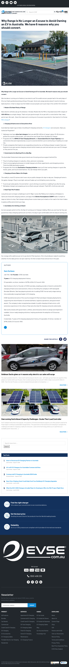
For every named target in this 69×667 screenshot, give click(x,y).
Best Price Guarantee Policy (60, 646)
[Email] (5, 327)
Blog (38, 627)
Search (6, 446)
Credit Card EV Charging (8, 627)
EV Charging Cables (7, 637)
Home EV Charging (26, 633)
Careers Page (55, 621)
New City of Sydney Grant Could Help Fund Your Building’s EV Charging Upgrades (31, 481)
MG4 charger (5, 120)
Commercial (4, 624)
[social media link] (2, 2)
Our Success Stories (42, 630)
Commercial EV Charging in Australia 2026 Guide (21, 474)
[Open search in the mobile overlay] (39, 12)
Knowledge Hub (41, 633)
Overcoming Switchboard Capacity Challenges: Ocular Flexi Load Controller (31, 419)
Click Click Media (15, 663)
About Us (54, 618)
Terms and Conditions (58, 640)
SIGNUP (32, 605)
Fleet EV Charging (26, 630)
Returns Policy (56, 637)
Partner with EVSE (57, 630)
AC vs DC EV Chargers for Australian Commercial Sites (23, 467)
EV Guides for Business (43, 621)
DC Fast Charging (26, 624)
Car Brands (4, 621)
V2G (53, 627)
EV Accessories (5, 633)
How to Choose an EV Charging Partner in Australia (22, 460)
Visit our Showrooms (58, 633)
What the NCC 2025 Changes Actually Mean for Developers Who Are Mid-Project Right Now (35, 488)
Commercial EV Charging (28, 618)
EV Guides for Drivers (43, 618)
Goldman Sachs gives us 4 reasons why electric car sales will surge (28, 374)
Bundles (3, 618)
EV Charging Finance (27, 640)
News (53, 615)
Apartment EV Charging (27, 615)
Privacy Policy (56, 643)
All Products (4, 615)
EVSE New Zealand (57, 649)
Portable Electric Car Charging (10, 640)
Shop (53, 624)
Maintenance (24, 637)
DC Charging (4, 630)
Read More (63, 385)
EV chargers (47, 128)
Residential (4, 643)
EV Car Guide (40, 615)
